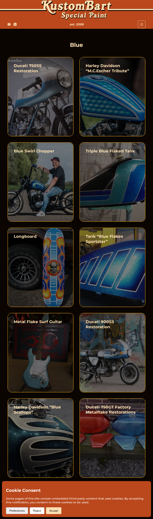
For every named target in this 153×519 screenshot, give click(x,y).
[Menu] (141, 24)
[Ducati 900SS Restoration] (112, 352)
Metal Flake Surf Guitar (38, 321)
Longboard (25, 236)
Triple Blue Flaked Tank (110, 151)
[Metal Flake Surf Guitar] (40, 352)
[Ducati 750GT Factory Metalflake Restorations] (112, 438)
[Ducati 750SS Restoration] (40, 96)
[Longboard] (40, 267)
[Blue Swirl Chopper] (40, 182)
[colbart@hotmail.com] (9, 24)
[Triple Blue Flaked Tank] (112, 182)
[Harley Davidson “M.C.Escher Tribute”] (112, 96)
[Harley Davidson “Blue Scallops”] (40, 438)
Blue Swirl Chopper (34, 151)
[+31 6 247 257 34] (15, 24)
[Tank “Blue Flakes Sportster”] (112, 267)
